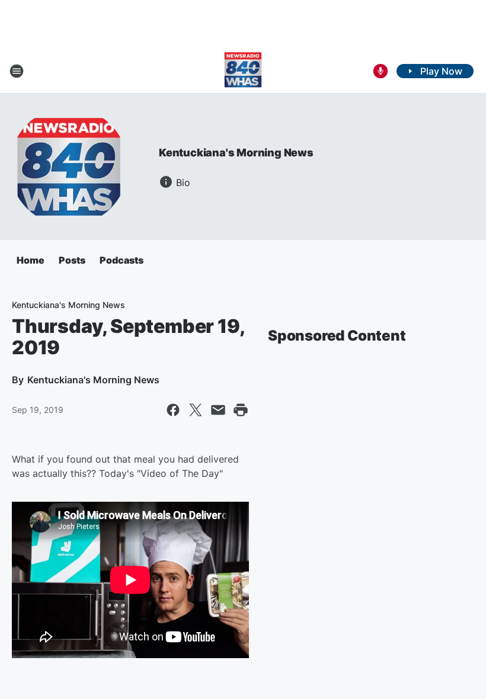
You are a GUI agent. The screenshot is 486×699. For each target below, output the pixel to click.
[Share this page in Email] (218, 410)
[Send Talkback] (380, 71)
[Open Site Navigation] (16, 71)
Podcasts (121, 260)
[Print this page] (240, 410)
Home (30, 260)
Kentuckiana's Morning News (236, 152)
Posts (72, 260)
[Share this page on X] (195, 410)
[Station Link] (243, 71)
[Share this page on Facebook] (173, 410)
